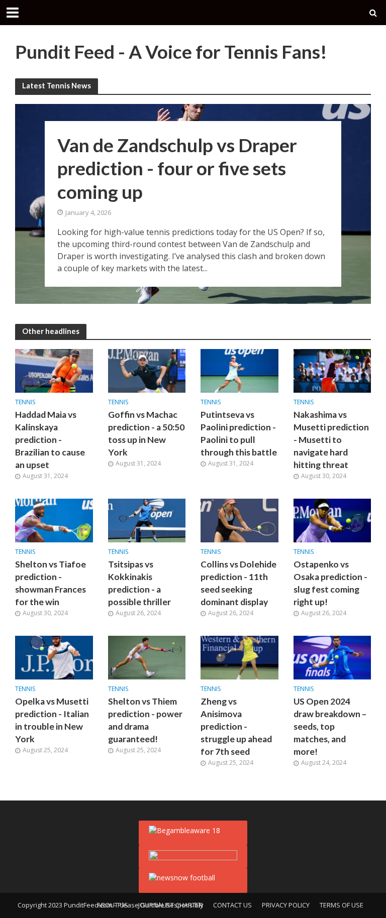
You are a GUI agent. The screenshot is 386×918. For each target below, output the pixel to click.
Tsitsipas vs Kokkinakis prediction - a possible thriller (139, 583)
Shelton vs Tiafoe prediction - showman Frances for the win (50, 583)
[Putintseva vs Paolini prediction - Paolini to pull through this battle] (239, 370)
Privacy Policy (286, 904)
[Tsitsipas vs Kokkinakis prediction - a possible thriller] (147, 519)
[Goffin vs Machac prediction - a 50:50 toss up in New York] (147, 370)
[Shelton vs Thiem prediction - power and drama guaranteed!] (147, 656)
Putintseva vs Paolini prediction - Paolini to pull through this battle (239, 433)
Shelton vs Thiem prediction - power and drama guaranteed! (145, 720)
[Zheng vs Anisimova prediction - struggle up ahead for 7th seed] (239, 656)
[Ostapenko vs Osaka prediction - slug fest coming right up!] (332, 519)
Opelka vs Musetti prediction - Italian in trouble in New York (52, 720)
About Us (112, 904)
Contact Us (232, 904)
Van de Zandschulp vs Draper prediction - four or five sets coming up (177, 167)
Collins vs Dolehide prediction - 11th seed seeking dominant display (238, 583)
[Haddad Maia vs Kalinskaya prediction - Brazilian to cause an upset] (54, 370)
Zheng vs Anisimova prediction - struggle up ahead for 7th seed (236, 726)
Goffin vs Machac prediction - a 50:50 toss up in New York (146, 433)
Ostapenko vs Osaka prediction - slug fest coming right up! (330, 583)
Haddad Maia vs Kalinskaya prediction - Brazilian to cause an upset (50, 439)
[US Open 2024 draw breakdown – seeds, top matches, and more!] (332, 656)
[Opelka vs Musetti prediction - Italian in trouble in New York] (54, 656)
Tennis (25, 402)
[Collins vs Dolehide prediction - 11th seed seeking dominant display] (239, 519)
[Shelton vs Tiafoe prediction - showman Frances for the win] (54, 519)
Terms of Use (341, 904)
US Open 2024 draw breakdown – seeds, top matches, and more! (330, 726)
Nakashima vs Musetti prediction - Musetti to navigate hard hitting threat (331, 439)
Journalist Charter (170, 904)
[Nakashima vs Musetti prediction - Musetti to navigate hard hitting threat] (332, 370)
